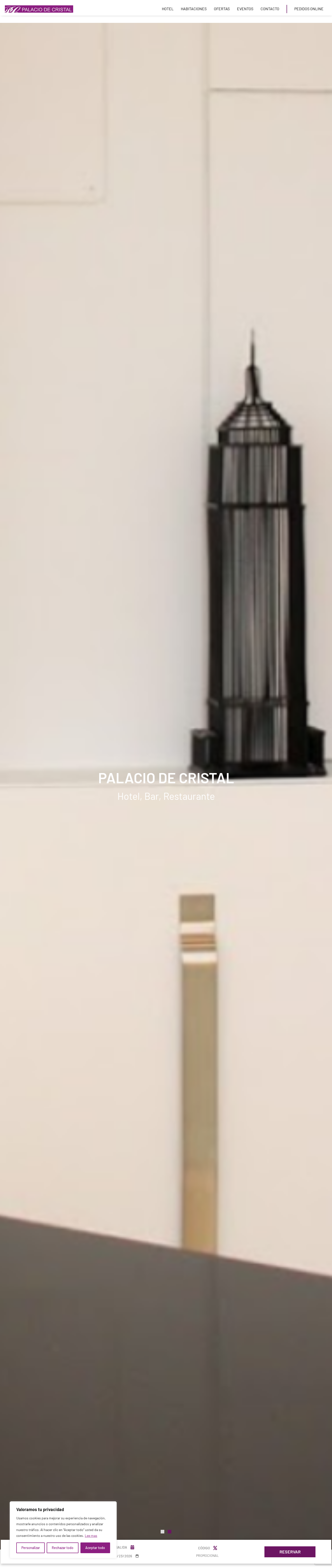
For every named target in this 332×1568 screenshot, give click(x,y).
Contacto (270, 8)
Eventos (245, 8)
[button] (167, 9)
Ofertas (222, 8)
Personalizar (30, 1548)
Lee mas (91, 1535)
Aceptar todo (95, 1548)
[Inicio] (39, 9)
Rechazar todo (62, 1548)
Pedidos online (308, 8)
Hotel (168, 8)
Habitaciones (194, 8)
